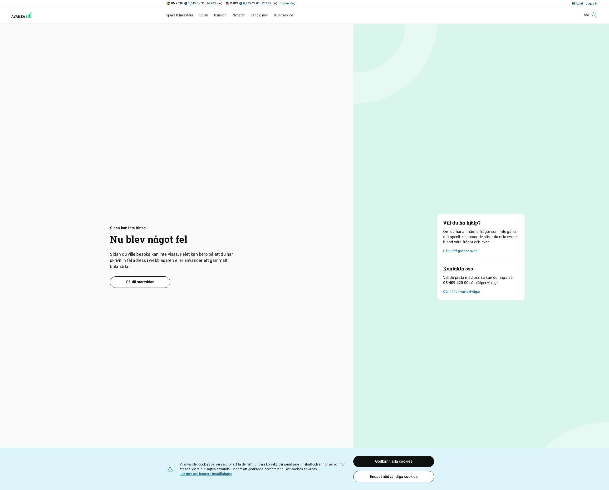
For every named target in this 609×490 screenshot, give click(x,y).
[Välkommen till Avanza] (18, 15)
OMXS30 (177, 3)
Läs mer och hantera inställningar (206, 474)
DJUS (234, 3)
